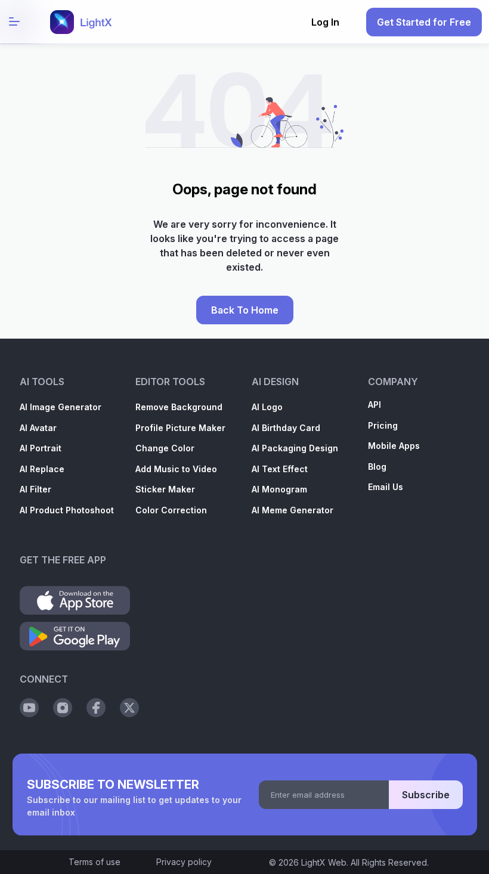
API (374, 404)
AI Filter (35, 489)
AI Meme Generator (292, 510)
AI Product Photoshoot (67, 510)
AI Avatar (38, 428)
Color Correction (171, 510)
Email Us (385, 487)
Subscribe (426, 795)
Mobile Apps (394, 446)
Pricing (383, 425)
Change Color (164, 448)
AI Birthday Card (286, 428)
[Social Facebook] (96, 707)
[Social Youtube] (29, 707)
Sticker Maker (165, 489)
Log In (325, 22)
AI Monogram (279, 489)
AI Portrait (40, 448)
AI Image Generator (60, 407)
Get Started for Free (424, 22)
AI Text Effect (280, 469)
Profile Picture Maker (180, 428)
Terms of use (94, 862)
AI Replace (42, 469)
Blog (377, 466)
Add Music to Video (176, 469)
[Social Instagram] (62, 707)
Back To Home (244, 310)
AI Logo (267, 407)
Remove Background (178, 407)
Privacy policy (184, 862)
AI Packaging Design (295, 448)
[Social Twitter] (129, 707)
